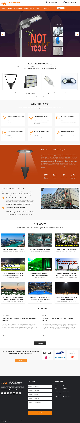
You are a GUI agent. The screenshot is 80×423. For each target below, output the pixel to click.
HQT (27, 421)
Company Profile (67, 396)
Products (10, 8)
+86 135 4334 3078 (53, 2)
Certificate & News (29, 8)
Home (3, 8)
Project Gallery (18, 8)
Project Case (57, 391)
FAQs (64, 385)
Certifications (66, 394)
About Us (38, 8)
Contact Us (46, 8)
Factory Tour (66, 391)
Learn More (40, 343)
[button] (3, 34)
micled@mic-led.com (71, 2)
